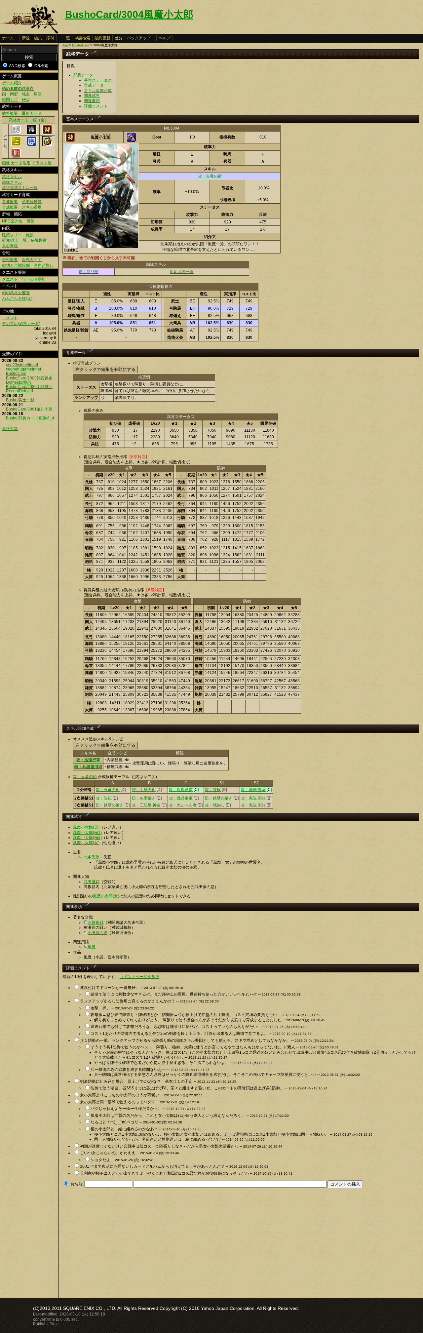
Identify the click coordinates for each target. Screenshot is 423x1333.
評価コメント (96, 106)
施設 (30, 235)
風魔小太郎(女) (86, 843)
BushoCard (16, 373)
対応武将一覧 (182, 271)
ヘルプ (165, 38)
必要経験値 (32, 201)
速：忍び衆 (88, 271)
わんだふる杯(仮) (17, 298)
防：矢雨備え (144, 798)
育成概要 (10, 201)
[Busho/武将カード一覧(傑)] (47, 144)
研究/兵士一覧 (14, 240)
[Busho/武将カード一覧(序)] (32, 144)
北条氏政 (91, 857)
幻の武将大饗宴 (16, 293)
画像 (6, 163)
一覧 (66, 38)
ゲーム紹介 (12, 83)
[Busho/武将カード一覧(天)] (16, 133)
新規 (26, 38)
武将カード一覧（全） (29, 120)
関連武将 (92, 95)
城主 (26, 94)
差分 (119, 38)
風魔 (92, 947)
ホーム (8, 38)
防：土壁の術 (144, 789)
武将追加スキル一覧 (20, 187)
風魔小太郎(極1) (87, 832)
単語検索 (82, 38)
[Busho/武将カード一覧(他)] (16, 156)
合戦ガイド (32, 259)
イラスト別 (42, 163)
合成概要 (10, 207)
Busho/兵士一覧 (20, 400)
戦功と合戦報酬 (16, 265)
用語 (38, 94)
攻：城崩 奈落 (253, 789)
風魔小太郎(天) (86, 827)
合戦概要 (10, 259)
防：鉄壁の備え (219, 798)
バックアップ (139, 38)
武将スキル (12, 177)
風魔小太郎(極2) (87, 837)
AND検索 (17, 65)
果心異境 (10, 246)
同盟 (14, 94)
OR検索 (41, 65)
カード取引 (21, 163)
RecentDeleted (19, 391)
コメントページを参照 (139, 976)
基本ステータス (98, 80)
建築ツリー (12, 235)
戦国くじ (10, 99)
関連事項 (92, 100)
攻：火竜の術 (210, 176)
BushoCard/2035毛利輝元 (29, 386)
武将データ (83, 75)
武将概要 (10, 113)
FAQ (25, 99)
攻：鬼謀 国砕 (253, 798)
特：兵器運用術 (88, 767)
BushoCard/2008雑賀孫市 (29, 378)
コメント (10, 318)
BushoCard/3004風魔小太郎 (129, 14)
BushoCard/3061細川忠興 (29, 409)
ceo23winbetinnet (22, 365)
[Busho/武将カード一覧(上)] (16, 144)
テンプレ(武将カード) (21, 323)
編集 (38, 38)
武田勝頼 (91, 882)
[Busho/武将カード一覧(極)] (32, 133)
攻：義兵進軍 (181, 798)
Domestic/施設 (19, 382)
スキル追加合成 (98, 90)
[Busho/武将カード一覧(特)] (47, 133)
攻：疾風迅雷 (181, 789)
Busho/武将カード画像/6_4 (30, 418)
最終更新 (102, 38)
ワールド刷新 (34, 279)
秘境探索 (39, 240)
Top (65, 45)
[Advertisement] (117, 1241)
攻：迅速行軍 (88, 760)
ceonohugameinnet (23, 369)
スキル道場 (32, 207)
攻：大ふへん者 (183, 805)
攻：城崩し (215, 805)
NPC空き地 (12, 221)
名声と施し (44, 265)
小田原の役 (97, 932)
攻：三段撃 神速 (146, 805)
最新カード (32, 113)
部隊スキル (12, 182)
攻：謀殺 (213, 789)
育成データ (94, 85)
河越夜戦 (95, 922)
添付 (50, 38)
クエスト (10, 279)
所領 (30, 221)
